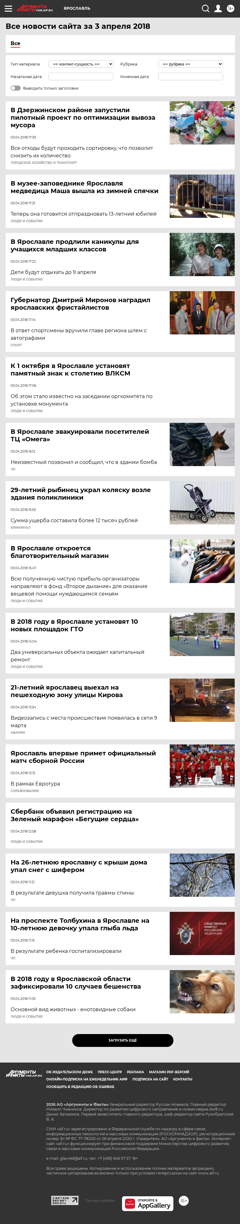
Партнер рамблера (100, 1200)
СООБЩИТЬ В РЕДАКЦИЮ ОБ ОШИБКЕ (80, 1087)
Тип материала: (26, 64)
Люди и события (26, 221)
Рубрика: (129, 64)
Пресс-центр (110, 1072)
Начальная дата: (26, 76)
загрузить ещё (122, 1040)
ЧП (13, 469)
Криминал (21, 527)
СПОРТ (16, 345)
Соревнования (25, 791)
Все (15, 43)
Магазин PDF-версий (169, 1072)
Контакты (182, 1079)
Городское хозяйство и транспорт (44, 163)
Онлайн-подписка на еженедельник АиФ (87, 1079)
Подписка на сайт (150, 1079)
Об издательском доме (69, 1072)
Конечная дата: (135, 76)
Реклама (135, 1072)
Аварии (18, 732)
